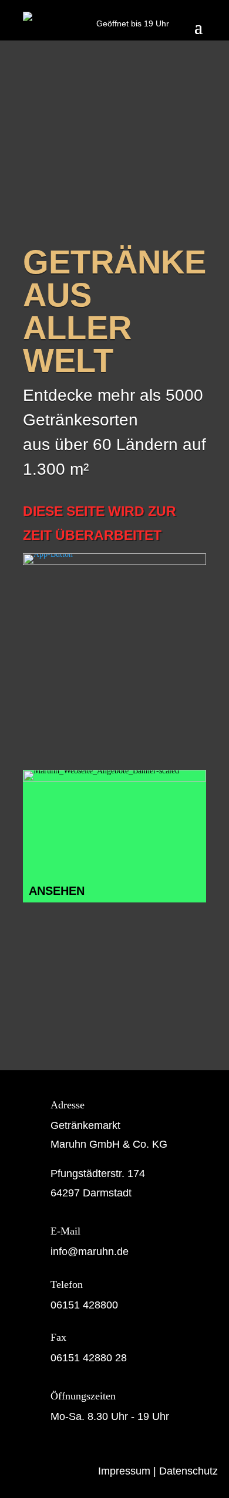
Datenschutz (188, 1471)
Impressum (124, 1471)
